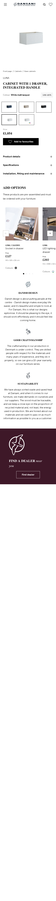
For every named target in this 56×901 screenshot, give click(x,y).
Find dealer (28, 474)
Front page (7, 71)
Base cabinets (30, 71)
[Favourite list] (50, 4)
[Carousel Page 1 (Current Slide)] (23, 273)
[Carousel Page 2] (26, 273)
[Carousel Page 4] (32, 273)
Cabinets (18, 71)
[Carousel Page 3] (29, 273)
